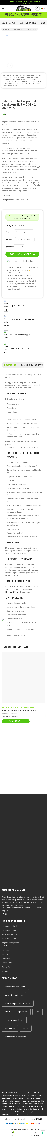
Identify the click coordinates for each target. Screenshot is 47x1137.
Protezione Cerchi (9, 938)
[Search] (35, 8)
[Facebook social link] (3, 913)
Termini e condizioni (14, 1020)
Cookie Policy (7, 967)
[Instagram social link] (6, 913)
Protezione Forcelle (9, 930)
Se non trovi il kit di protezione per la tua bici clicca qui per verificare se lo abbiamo (23, 15)
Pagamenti (10, 1028)
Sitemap (5, 971)
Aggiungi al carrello (22, 254)
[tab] (10, 365)
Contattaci (6, 959)
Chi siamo (6, 950)
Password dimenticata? (15, 1036)
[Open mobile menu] (3, 8)
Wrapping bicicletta (14, 995)
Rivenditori (6, 954)
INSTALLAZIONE (11, 592)
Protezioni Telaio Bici (19, 199)
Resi (37, 1011)
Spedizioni (22, 1011)
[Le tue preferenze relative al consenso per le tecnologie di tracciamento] (42, 1133)
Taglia (8, 232)
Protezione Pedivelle (10, 926)
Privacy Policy (7, 963)
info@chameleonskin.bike (17, 908)
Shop (7, 1011)
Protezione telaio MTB (15, 986)
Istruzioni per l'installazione (17, 1003)
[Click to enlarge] (9, 65)
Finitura (8, 239)
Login (25, 1028)
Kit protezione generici (10, 943)
